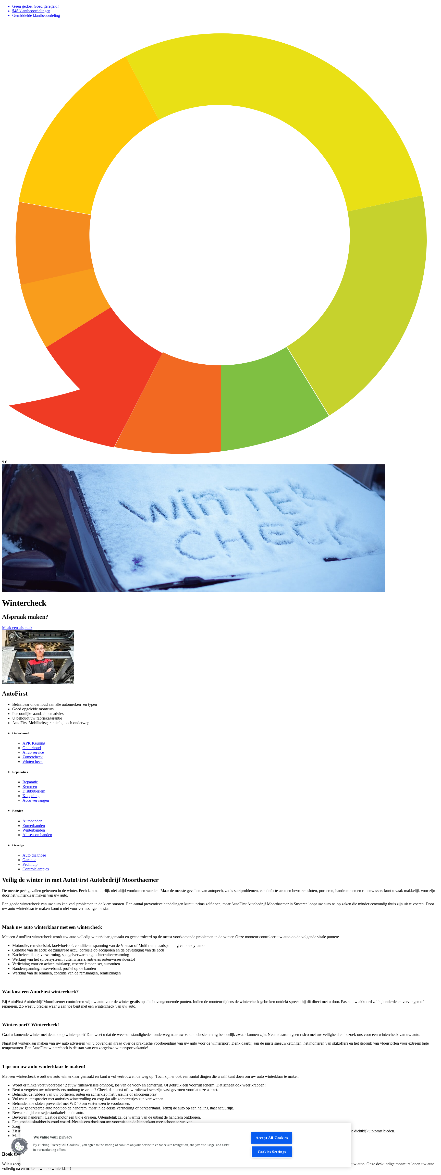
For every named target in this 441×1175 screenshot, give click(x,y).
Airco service (33, 752)
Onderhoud (31, 748)
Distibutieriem (33, 791)
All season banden (37, 835)
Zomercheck (32, 757)
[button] (19, 1146)
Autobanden (32, 821)
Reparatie (30, 782)
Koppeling (31, 796)
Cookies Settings (272, 1152)
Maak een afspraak (17, 627)
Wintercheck (32, 761)
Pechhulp (30, 864)
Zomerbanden (33, 825)
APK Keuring (33, 743)
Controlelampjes (35, 869)
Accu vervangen (35, 800)
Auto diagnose (34, 855)
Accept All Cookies (272, 1138)
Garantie (29, 860)
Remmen (29, 786)
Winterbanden (33, 830)
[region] (185, 1145)
